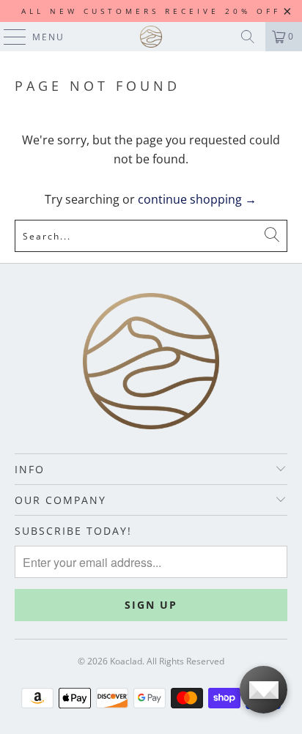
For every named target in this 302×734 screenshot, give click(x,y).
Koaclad (126, 661)
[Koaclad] (151, 36)
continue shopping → (197, 199)
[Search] (248, 36)
